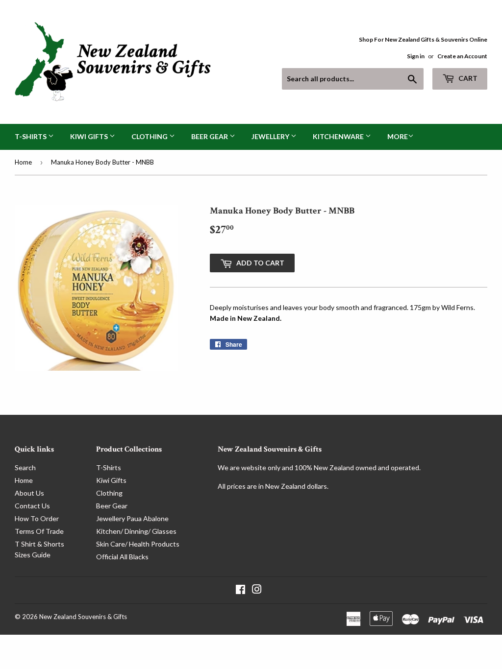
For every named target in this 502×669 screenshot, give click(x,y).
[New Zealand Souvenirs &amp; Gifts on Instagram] (257, 590)
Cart (467, 78)
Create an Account (462, 56)
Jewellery (271, 136)
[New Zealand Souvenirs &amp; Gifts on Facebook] (240, 590)
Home (23, 162)
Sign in (416, 56)
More (397, 136)
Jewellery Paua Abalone (132, 518)
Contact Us (32, 506)
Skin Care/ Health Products (137, 544)
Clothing (150, 136)
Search (25, 467)
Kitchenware (339, 136)
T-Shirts (31, 136)
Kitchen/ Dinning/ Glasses (136, 531)
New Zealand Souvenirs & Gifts (83, 617)
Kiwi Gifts (89, 136)
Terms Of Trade (39, 531)
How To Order (37, 518)
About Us (29, 493)
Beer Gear (210, 136)
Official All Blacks (122, 556)
